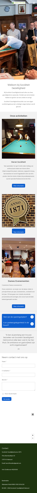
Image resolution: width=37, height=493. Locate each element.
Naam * (4, 361)
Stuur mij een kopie (11, 394)
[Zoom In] (32, 435)
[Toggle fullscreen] (32, 414)
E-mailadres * (6, 370)
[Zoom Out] (32, 438)
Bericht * (4, 380)
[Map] (18, 426)
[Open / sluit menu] (34, 3)
